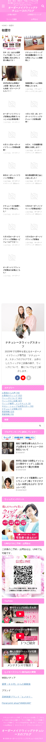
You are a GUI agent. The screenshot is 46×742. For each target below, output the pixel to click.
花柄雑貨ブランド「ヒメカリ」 (17, 696)
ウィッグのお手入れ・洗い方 (25, 722)
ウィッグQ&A (7, 722)
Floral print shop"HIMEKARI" (16, 703)
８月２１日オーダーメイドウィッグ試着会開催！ (11, 147)
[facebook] (17, 377)
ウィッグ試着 (38, 720)
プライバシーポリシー (34, 725)
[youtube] (23, 377)
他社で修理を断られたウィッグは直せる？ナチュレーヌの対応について (29, 446)
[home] (28, 377)
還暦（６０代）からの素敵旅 (16, 684)
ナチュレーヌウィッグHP (11, 717)
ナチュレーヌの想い (29, 717)
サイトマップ (19, 725)
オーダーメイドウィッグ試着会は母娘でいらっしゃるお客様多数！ (11, 116)
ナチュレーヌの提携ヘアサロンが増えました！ (11, 208)
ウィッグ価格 (11, 19)
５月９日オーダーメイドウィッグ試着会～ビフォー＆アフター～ (11, 239)
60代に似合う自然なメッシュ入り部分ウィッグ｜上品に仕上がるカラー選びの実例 (30, 463)
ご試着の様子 (11, 14)
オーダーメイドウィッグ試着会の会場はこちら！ (11, 270)
